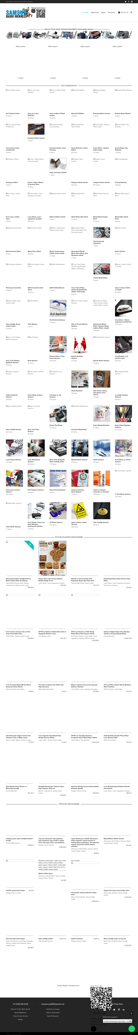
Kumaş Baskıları (109, 636)
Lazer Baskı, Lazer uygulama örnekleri (51, 583)
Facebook (128, 1)
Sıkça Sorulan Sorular (20, 1016)
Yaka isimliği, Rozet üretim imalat (82, 583)
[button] (132, 1029)
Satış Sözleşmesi (53, 1016)
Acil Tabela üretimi (44, 636)
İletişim (20, 1019)
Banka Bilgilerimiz (21, 1012)
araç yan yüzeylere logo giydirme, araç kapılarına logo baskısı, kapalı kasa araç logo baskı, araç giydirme (51, 840)
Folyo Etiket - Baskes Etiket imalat (17, 636)
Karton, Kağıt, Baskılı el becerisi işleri (18, 740)
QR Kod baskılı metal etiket (15, 689)
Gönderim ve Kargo (53, 1009)
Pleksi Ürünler (90, 638)
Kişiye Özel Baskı (12, 941)
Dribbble (132, 1)
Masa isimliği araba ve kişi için (115, 938)
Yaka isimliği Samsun (13, 843)
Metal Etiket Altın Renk (46, 689)
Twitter (125, 1)
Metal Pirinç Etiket (110, 740)
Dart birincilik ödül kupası (15, 938)
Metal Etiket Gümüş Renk (14, 583)
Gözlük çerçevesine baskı (15, 890)
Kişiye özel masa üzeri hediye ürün (116, 890)
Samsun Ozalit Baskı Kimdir (20, 1009)
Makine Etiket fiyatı (45, 873)
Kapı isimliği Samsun (45, 941)
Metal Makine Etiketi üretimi (114, 838)
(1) (124, 12)
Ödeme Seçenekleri (53, 1012)
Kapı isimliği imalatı (45, 938)
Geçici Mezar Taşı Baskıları (80, 740)
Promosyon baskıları (111, 585)
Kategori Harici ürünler (78, 791)
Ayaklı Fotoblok (77, 938)
